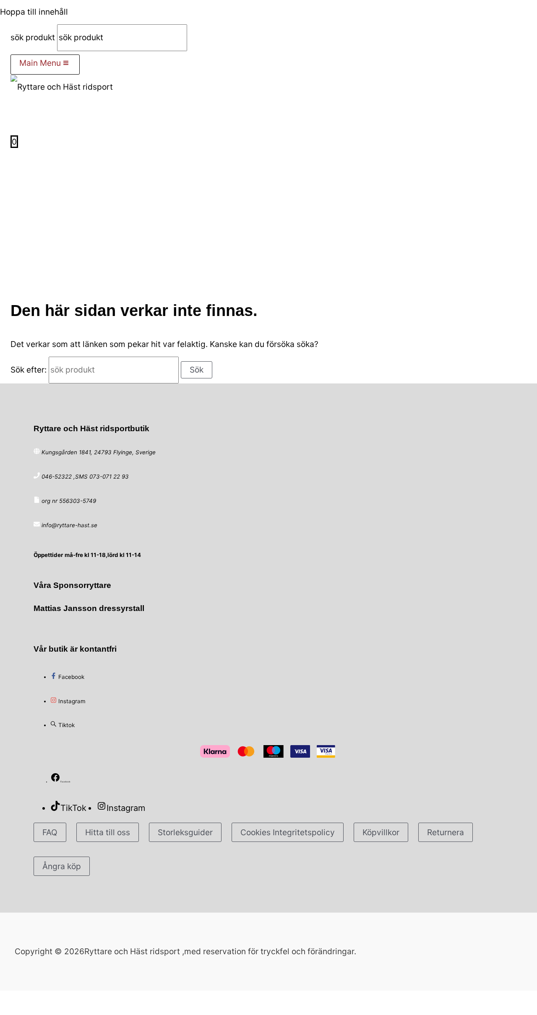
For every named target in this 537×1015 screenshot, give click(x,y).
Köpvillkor (380, 832)
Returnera (445, 832)
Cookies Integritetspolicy (287, 832)
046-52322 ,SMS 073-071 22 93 (85, 476)
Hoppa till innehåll (34, 12)
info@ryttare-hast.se (69, 525)
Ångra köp (61, 866)
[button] (16, 118)
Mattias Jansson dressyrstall (89, 608)
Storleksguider (185, 832)
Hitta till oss (107, 832)
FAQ (49, 832)
